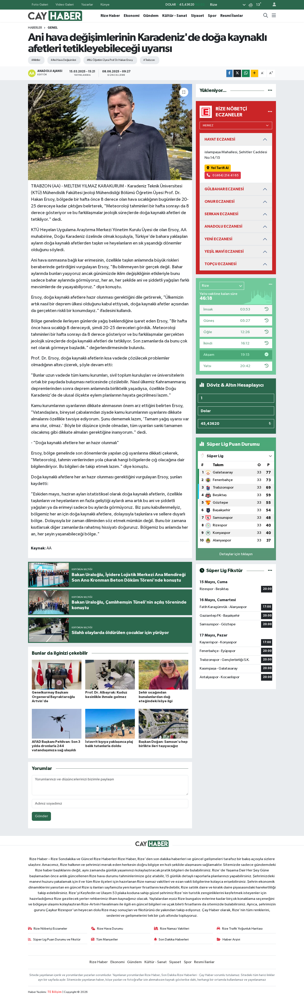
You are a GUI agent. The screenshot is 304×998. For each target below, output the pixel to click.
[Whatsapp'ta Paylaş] (246, 73)
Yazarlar (87, 4)
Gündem (150, 16)
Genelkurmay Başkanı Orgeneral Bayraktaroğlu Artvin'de (53, 697)
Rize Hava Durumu (110, 928)
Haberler (35, 27)
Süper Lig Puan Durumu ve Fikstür (57, 939)
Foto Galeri (40, 4)
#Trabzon (149, 60)
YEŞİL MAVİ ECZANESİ (224, 251)
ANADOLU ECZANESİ (223, 226)
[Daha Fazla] (254, 73)
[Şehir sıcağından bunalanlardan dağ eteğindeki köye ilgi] (163, 674)
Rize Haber (110, 16)
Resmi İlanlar (231, 16)
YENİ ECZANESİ (218, 239)
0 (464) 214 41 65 (225, 175)
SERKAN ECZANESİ (221, 214)
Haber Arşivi (231, 939)
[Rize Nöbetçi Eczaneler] (270, 112)
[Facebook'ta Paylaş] (229, 73)
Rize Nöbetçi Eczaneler (50, 928)
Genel (53, 27)
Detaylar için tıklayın (236, 554)
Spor (212, 16)
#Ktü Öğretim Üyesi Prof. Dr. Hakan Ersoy (110, 60)
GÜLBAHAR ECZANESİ (224, 189)
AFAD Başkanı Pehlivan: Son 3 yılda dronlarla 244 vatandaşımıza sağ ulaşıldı (56, 746)
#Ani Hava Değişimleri (63, 60)
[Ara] (265, 16)
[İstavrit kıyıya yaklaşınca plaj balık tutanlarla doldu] (110, 724)
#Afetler (35, 60)
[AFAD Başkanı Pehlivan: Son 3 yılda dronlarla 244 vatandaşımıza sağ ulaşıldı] (56, 724)
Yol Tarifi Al (220, 168)
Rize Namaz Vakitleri (174, 928)
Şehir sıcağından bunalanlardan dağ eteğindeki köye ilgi (155, 697)
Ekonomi (131, 16)
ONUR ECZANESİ (220, 201)
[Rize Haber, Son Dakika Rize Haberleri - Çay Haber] (55, 15)
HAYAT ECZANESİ (220, 139)
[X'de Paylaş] (237, 73)
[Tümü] (270, 90)
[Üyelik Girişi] (272, 5)
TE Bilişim (54, 992)
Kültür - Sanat (174, 16)
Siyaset (197, 16)
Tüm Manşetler (107, 939)
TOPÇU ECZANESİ (221, 264)
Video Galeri (65, 4)
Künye (105, 4)
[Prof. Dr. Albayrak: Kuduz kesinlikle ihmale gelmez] (110, 674)
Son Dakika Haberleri (174, 939)
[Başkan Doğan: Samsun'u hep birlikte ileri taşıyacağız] (163, 724)
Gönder (41, 816)
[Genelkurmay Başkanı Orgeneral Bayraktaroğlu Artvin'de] (56, 674)
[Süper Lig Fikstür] (270, 571)
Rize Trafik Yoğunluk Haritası (242, 928)
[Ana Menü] (274, 16)
